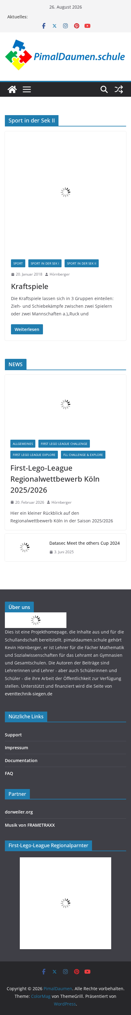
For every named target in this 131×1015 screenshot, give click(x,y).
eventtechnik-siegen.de (28, 694)
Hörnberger (60, 274)
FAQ (9, 773)
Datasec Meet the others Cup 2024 (84, 543)
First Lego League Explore (34, 455)
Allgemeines (23, 444)
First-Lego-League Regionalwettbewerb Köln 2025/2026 (55, 479)
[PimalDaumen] (12, 89)
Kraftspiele (29, 286)
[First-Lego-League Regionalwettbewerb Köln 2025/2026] (65, 404)
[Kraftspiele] (65, 192)
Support (13, 735)
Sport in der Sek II (81, 263)
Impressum (16, 747)
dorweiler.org (19, 812)
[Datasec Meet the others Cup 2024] (24, 547)
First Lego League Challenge (64, 444)
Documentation (21, 760)
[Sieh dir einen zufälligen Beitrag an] (119, 89)
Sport (18, 263)
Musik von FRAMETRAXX (30, 825)
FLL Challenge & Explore (83, 455)
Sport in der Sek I (45, 263)
